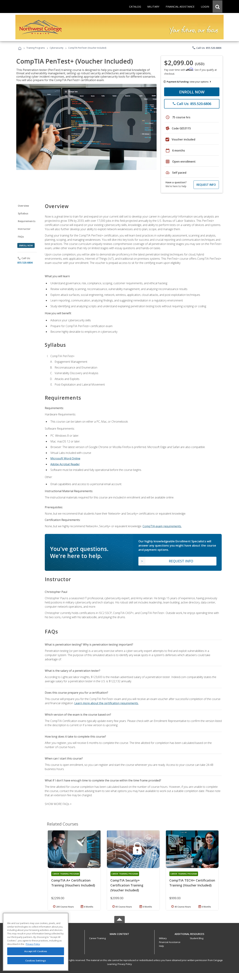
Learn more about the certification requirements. (106, 703)
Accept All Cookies (35, 951)
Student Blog (196, 938)
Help (161, 946)
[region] (35, 942)
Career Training (97, 938)
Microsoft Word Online (65, 458)
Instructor (24, 229)
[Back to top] (119, 933)
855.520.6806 (25, 262)
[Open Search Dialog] (217, 6)
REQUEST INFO (206, 185)
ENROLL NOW (192, 91)
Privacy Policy (125, 964)
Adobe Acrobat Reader (65, 464)
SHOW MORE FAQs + (58, 804)
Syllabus (23, 213)
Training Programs (35, 47)
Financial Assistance (169, 942)
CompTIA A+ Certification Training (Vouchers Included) (73, 882)
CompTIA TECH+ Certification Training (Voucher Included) (192, 882)
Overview (23, 205)
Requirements (26, 221)
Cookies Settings (35, 960)
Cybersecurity (56, 47)
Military (163, 938)
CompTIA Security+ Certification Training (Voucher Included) (126, 885)
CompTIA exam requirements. (162, 526)
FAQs (21, 236)
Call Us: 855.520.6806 (206, 48)
